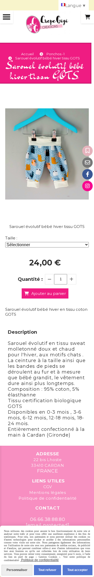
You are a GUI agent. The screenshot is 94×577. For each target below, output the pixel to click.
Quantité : (30, 279)
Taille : (11, 237)
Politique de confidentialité (48, 498)
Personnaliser (17, 570)
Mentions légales (47, 492)
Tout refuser (47, 570)
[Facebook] (87, 174)
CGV (47, 486)
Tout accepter (77, 570)
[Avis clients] (87, 151)
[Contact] (87, 162)
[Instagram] (87, 186)
